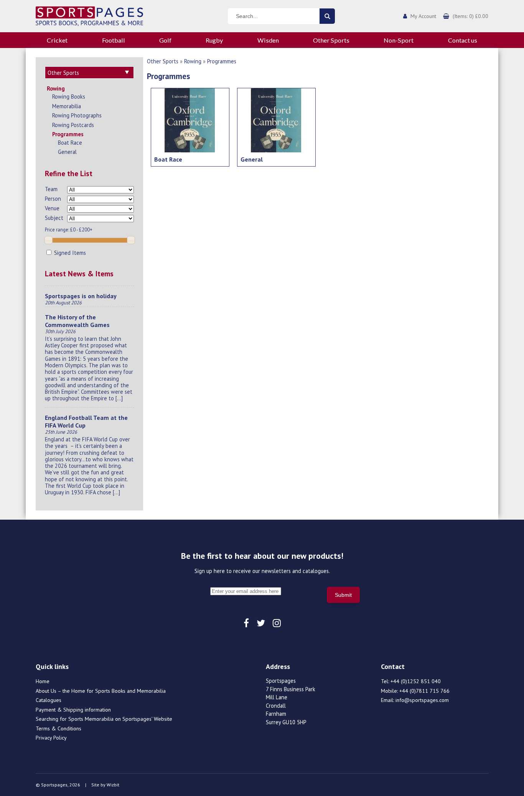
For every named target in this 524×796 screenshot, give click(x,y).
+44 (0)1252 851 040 (416, 681)
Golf (165, 40)
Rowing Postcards (73, 125)
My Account (423, 16)
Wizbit (113, 785)
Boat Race (70, 142)
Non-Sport (399, 40)
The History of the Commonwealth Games (77, 321)
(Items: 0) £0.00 (470, 16)
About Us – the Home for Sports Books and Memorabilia (101, 690)
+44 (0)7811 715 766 (424, 690)
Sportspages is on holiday (81, 296)
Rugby (214, 40)
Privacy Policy (51, 737)
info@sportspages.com (422, 700)
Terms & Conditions (58, 728)
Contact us (462, 40)
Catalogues (48, 700)
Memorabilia (66, 106)
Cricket (57, 40)
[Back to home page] (89, 15)
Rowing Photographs (77, 115)
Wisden (268, 40)
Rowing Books (68, 96)
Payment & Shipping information (73, 709)
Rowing (56, 88)
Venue (52, 208)
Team (51, 189)
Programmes (68, 134)
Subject (54, 217)
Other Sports (331, 40)
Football (113, 40)
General (67, 151)
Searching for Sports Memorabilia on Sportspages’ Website (104, 718)
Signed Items (69, 252)
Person (53, 198)
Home (42, 681)
